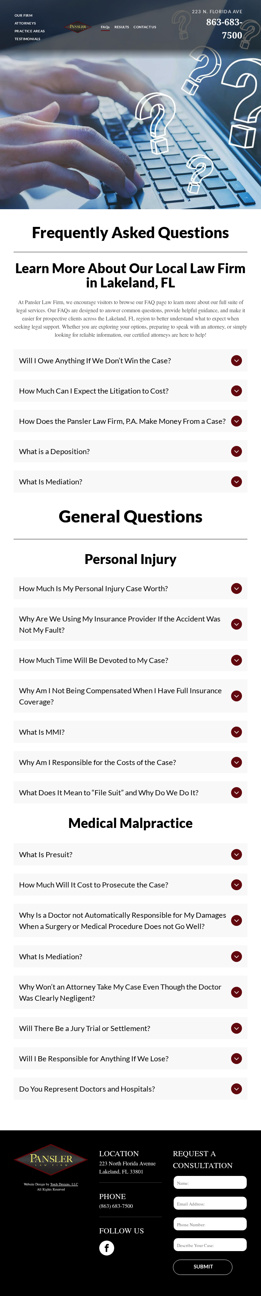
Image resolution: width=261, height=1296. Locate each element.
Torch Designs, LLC (64, 1184)
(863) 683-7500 (116, 1205)
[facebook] (106, 1249)
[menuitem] (23, 15)
